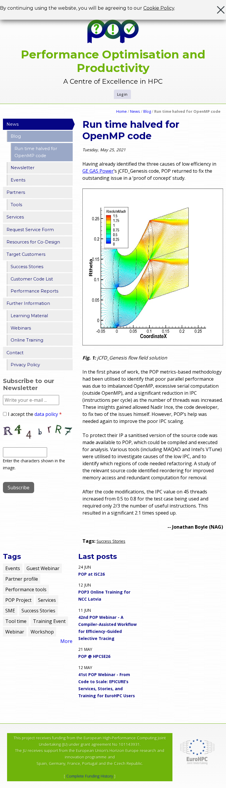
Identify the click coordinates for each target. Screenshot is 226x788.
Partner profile (21, 579)
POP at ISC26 (91, 574)
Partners (15, 192)
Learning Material (29, 315)
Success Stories (111, 541)
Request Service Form (30, 229)
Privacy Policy (25, 364)
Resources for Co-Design (33, 242)
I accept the (35, 414)
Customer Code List (32, 279)
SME (10, 610)
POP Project (18, 600)
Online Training (27, 340)
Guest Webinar (42, 568)
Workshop (42, 632)
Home (121, 111)
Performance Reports (34, 291)
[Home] (113, 31)
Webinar (14, 632)
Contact (15, 352)
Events (18, 180)
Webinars (21, 328)
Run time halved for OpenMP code (35, 152)
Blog (147, 111)
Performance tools (25, 589)
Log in (122, 94)
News (135, 111)
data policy (46, 414)
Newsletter (22, 167)
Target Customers (25, 254)
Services (15, 217)
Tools (16, 204)
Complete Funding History (89, 776)
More (66, 641)
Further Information (28, 303)
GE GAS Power (98, 171)
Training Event (49, 621)
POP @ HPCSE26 (94, 656)
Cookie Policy (158, 8)
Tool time (15, 621)
